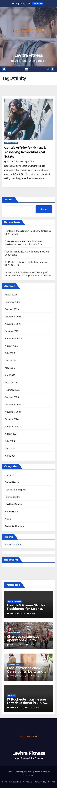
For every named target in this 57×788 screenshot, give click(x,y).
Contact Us (27, 782)
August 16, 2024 (15, 162)
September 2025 (13, 338)
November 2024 (13, 412)
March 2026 (11, 295)
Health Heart (11, 512)
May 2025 (10, 368)
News (8, 519)
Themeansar (28, 775)
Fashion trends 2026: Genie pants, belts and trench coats (25, 671)
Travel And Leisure (14, 526)
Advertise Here (15, 782)
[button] (48, 69)
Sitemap (51, 782)
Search (8, 199)
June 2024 (10, 448)
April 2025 (10, 375)
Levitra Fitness (28, 55)
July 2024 (10, 441)
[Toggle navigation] (27, 69)
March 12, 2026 (17, 613)
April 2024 (10, 456)
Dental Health (12, 482)
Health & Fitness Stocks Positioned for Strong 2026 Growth (26, 608)
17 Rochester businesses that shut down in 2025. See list (26, 702)
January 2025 (12, 397)
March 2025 (11, 382)
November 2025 (13, 324)
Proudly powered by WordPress (20, 771)
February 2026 (12, 302)
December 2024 (13, 404)
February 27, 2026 (19, 676)
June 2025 (10, 360)
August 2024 (11, 434)
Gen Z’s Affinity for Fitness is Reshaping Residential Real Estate (25, 152)
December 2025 (13, 317)
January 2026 (12, 309)
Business (9, 475)
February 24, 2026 (19, 708)
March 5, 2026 (17, 645)
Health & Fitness (13, 504)
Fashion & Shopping (15, 490)
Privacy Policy (40, 782)
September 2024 (13, 426)
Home (4, 782)
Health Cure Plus (13, 544)
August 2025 (11, 346)
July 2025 (10, 353)
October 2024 (12, 419)
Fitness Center (11, 143)
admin (31, 162)
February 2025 (12, 390)
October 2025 (12, 331)
